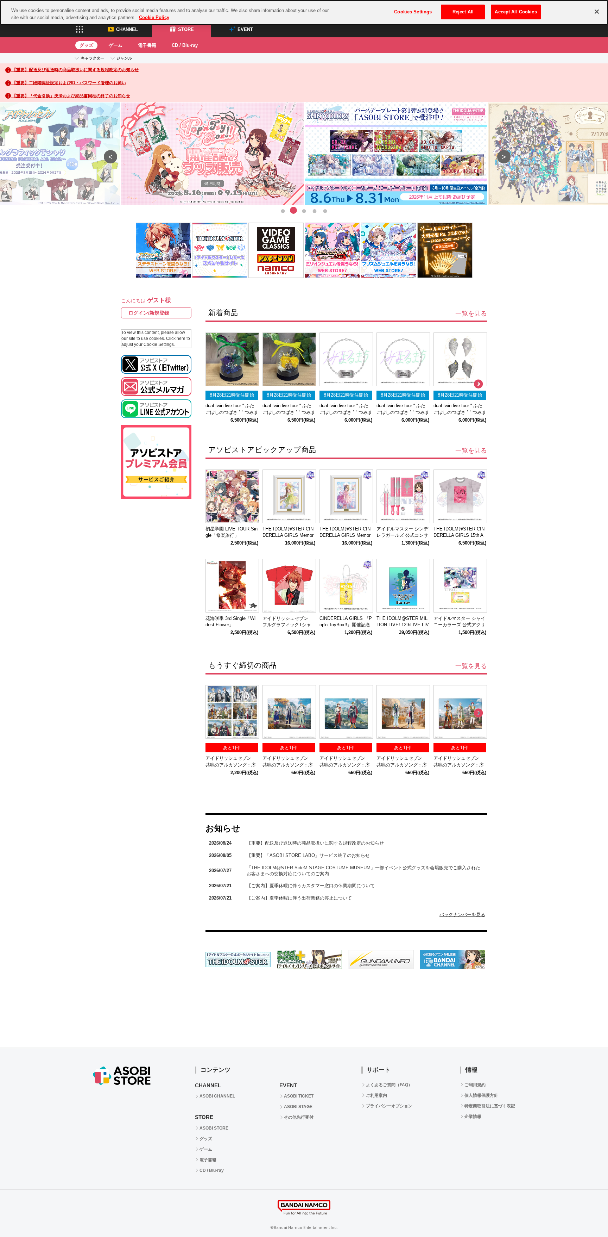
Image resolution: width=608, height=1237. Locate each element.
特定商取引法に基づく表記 (489, 1106)
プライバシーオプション (389, 1106)
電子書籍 (147, 45)
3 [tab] (304, 210)
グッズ (86, 45)
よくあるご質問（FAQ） (389, 1084)
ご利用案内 (376, 1095)
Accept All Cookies (516, 11)
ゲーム (115, 45)
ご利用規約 (475, 1084)
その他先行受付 (299, 1117)
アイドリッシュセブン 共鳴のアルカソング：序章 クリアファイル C (458, 765)
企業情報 (472, 1116)
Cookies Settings (413, 11)
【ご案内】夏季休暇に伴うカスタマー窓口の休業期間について (311, 885)
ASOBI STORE (214, 1128)
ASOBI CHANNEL (217, 1096)
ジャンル (124, 58)
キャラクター (92, 58)
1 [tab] (282, 210)
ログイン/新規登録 (148, 313)
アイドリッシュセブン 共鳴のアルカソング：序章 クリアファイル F (287, 765)
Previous (107, 153)
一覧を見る (471, 313)
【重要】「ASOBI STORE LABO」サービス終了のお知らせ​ (308, 855)
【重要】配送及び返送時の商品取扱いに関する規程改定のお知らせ (315, 843)
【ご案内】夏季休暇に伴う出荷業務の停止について (299, 898)
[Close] (596, 11)
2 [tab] (293, 210)
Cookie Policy (154, 17)
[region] (304, 12)
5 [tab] (325, 210)
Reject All (463, 11)
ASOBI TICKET (299, 1096)
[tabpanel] (304, 154)
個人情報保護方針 (481, 1095)
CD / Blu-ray (185, 45)
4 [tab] (314, 210)
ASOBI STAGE (298, 1106)
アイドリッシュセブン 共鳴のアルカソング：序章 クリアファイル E (344, 765)
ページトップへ (585, 1214)
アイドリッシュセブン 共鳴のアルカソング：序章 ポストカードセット (230, 765)
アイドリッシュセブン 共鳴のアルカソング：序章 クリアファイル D (401, 765)
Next (500, 153)
